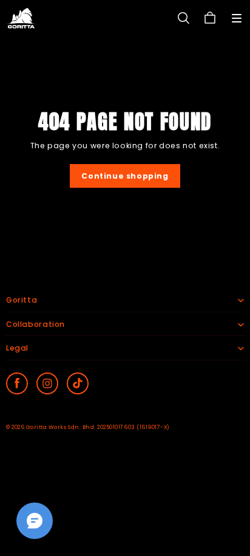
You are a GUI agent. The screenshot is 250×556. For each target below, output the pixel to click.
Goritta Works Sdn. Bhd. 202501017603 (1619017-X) (98, 427)
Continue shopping (124, 176)
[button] (236, 18)
